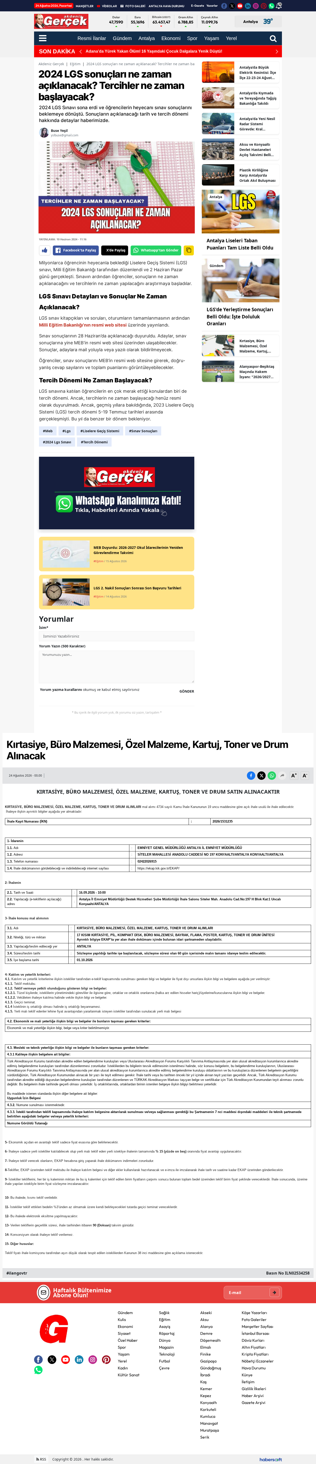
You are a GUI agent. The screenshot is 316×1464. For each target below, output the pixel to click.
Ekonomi (125, 1326)
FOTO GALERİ (135, 6)
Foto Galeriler (254, 1319)
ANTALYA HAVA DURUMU (166, 6)
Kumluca (207, 1416)
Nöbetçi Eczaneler (258, 1361)
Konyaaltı (208, 1402)
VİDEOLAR (109, 6)
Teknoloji (167, 1354)
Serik (204, 1437)
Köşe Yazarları (254, 1312)
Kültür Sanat (128, 1374)
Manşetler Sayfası (257, 1326)
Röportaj (167, 1333)
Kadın (123, 1367)
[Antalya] (240, 211)
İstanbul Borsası (255, 1333)
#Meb (48, 431)
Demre (206, 1333)
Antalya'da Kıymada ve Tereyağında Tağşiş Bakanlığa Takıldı (257, 98)
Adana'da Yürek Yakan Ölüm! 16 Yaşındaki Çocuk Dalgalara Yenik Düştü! (154, 51)
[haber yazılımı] (271, 1459)
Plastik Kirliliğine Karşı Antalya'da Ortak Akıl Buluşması (257, 175)
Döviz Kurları (253, 1340)
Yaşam (124, 1354)
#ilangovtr (16, 1273)
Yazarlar (212, 5)
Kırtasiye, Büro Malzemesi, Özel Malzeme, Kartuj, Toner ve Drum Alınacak (253, 346)
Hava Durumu (254, 1367)
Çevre (164, 1367)
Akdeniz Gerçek (51, 64)
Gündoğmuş (210, 1367)
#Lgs (66, 431)
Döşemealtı (210, 1340)
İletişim (248, 1381)
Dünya (164, 1340)
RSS (42, 1459)
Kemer (206, 1388)
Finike (205, 1354)
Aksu (204, 1319)
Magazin (166, 1347)
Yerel (122, 1361)
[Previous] (80, 51)
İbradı (205, 1374)
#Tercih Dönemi (94, 442)
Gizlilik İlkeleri (254, 1388)
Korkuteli (208, 1409)
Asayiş (164, 1326)
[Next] (277, 51)
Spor (122, 1347)
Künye (247, 1374)
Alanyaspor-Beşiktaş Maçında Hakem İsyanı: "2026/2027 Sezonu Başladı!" (256, 371)
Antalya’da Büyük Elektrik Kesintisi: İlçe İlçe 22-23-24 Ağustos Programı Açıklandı (257, 72)
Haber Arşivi (253, 1395)
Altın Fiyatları (254, 1347)
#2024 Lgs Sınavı (57, 442)
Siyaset (124, 1333)
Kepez (205, 1395)
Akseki (206, 1312)
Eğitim (75, 64)
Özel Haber (128, 1340)
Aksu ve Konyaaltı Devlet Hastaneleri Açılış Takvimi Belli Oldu (255, 149)
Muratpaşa (209, 1430)
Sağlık (164, 1312)
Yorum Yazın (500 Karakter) (62, 646)
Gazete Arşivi (253, 1402)
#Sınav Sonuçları (143, 431)
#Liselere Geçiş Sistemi (99, 431)
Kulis (122, 1319)
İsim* (43, 627)
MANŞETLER (85, 6)
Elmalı (205, 1347)
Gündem (125, 1312)
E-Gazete (197, 5)
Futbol (164, 1361)
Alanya (206, 1326)
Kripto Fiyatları (255, 1354)
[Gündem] (240, 280)
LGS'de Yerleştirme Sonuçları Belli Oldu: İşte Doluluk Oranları (240, 316)
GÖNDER (186, 691)
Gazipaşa (208, 1361)
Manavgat (209, 1423)
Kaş (203, 1381)
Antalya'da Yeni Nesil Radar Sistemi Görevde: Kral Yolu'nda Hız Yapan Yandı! (257, 124)
